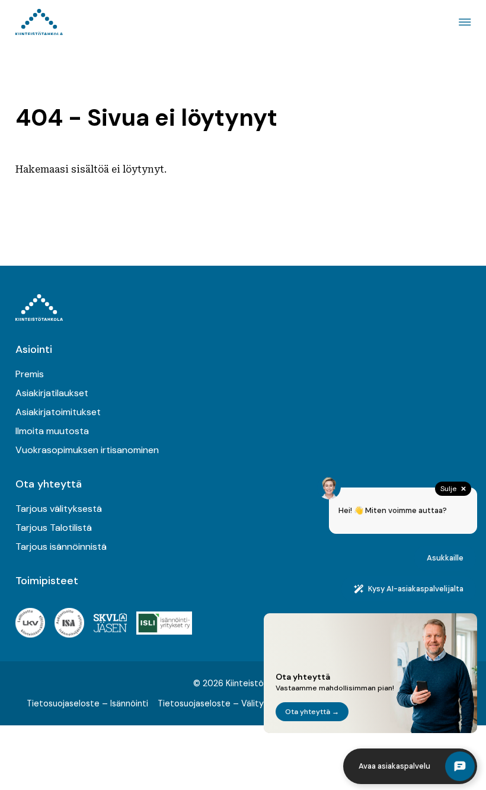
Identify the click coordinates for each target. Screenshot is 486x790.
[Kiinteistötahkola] (39, 22)
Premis (29, 374)
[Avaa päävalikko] (463, 22)
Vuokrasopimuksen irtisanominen (87, 450)
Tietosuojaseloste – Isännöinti (87, 703)
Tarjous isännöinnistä (61, 546)
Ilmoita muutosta (52, 431)
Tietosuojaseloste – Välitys (213, 703)
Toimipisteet (46, 581)
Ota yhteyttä (48, 484)
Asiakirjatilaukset (51, 393)
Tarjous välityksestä (58, 508)
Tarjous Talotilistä (53, 527)
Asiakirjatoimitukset (58, 412)
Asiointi (33, 349)
